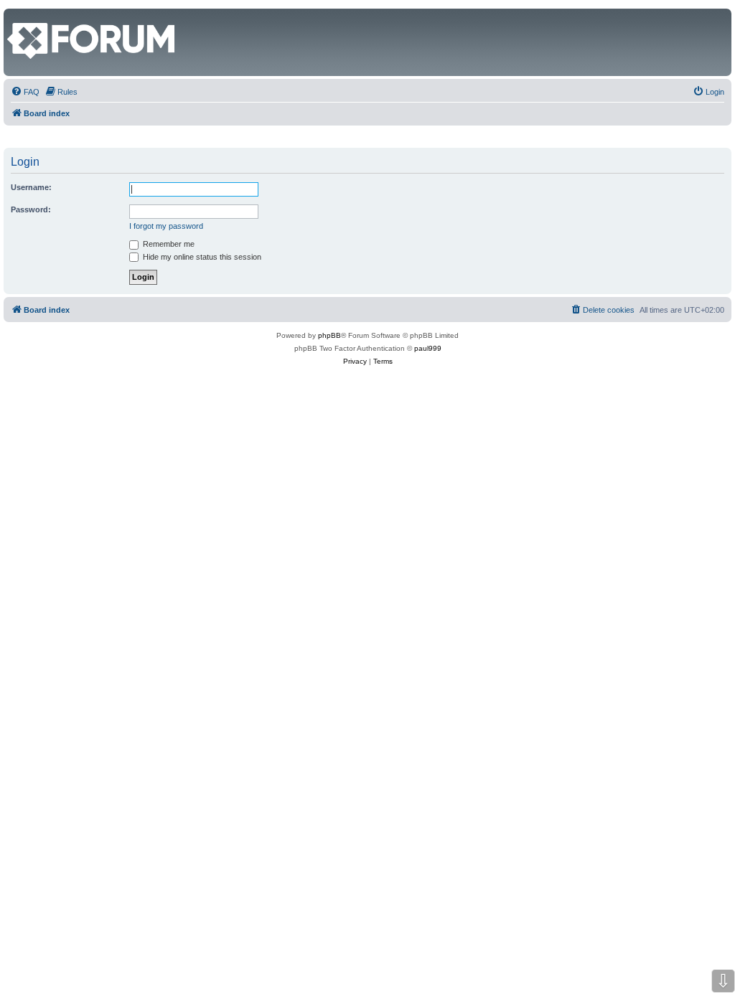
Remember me (168, 244)
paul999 (427, 348)
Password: (31, 209)
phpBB (329, 335)
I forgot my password (166, 226)
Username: (31, 187)
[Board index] (15, 15)
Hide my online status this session (201, 257)
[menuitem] (25, 91)
